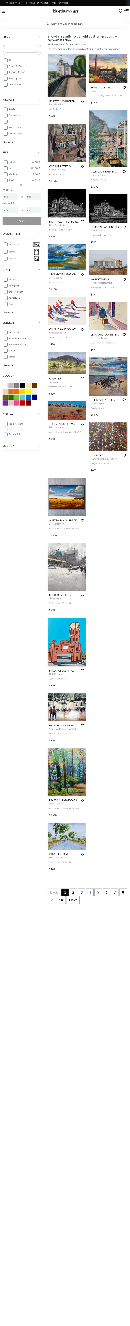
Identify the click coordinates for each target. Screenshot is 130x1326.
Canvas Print (15, 115)
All (10, 60)
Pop (11, 304)
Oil (10, 121)
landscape (14, 244)
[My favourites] (120, 11)
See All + (8, 142)
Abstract (13, 279)
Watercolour (15, 127)
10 (61, 900)
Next (73, 900)
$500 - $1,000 (16, 78)
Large (11, 168)
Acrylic (12, 109)
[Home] (66, 11)
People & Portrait (17, 344)
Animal (12, 356)
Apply (22, 221)
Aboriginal (14, 285)
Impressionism (16, 291)
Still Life (12, 350)
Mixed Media (15, 133)
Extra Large (14, 162)
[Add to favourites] (82, 101)
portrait (12, 251)
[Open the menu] (3, 11)
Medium (13, 174)
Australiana (14, 297)
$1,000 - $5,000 (17, 72)
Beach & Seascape (17, 338)
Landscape (14, 332)
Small (11, 180)
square (12, 258)
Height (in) (8, 203)
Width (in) (8, 190)
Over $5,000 (15, 66)
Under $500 (15, 84)
